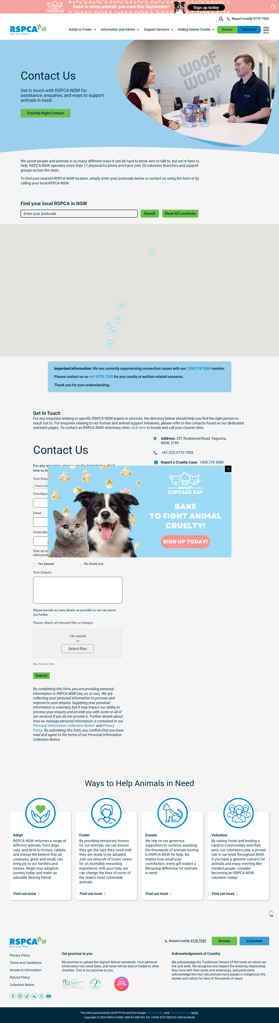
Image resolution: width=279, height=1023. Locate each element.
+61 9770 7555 (101, 376)
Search (149, 213)
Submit (41, 675)
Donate (227, 29)
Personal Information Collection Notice (63, 725)
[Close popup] (228, 469)
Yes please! (46, 564)
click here (138, 427)
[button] (83, 30)
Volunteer (249, 29)
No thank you (93, 564)
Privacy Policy (155, 1012)
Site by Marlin (186, 1017)
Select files (77, 649)
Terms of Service (180, 1012)
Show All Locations (180, 213)
